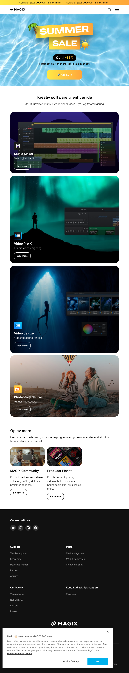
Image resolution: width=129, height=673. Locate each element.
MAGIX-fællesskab (75, 559)
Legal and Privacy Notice (19, 653)
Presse (13, 611)
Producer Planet (74, 564)
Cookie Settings (71, 661)
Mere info (71, 594)
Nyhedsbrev (16, 600)
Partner (14, 570)
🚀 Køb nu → (64, 74)
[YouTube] (13, 528)
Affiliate (14, 576)
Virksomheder (17, 594)
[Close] (107, 631)
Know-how (15, 559)
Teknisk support (18, 553)
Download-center (19, 564)
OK (97, 661)
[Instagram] (20, 528)
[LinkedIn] (28, 528)
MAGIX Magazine (75, 553)
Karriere (14, 605)
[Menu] (117, 9)
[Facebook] (36, 528)
